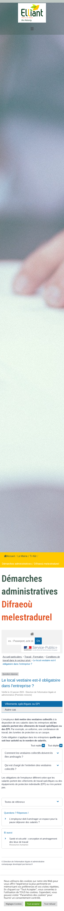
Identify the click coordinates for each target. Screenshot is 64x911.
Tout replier (36, 745)
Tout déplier (53, 745)
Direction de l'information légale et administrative (23, 862)
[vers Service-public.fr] (40, 648)
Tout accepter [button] (33, 903)
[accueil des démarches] (32, 634)
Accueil (11, 556)
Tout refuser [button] (49, 903)
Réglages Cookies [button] (14, 903)
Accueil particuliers (12, 656)
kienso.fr (29, 864)
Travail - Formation (34, 656)
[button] (32, 755)
